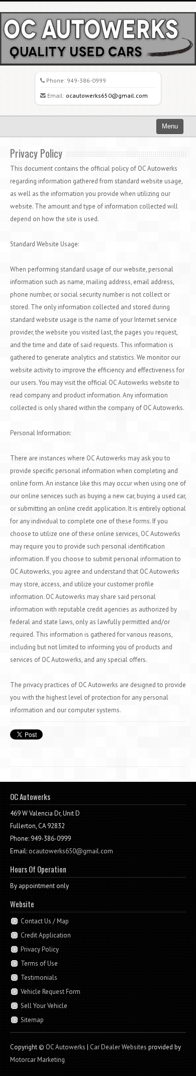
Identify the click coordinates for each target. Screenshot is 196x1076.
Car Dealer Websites (118, 1047)
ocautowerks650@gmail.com (107, 95)
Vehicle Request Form (50, 991)
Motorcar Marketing (37, 1059)
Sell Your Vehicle (44, 1005)
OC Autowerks (65, 1047)
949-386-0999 (86, 80)
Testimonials (39, 977)
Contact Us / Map (45, 921)
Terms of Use (39, 963)
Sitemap (32, 1020)
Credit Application (46, 935)
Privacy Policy (40, 949)
